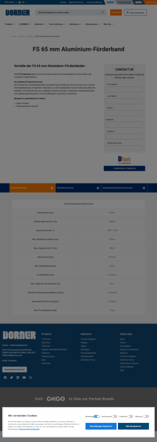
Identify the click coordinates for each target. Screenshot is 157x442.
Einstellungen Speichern (101, 426)
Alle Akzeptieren (133, 426)
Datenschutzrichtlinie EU (29, 429)
